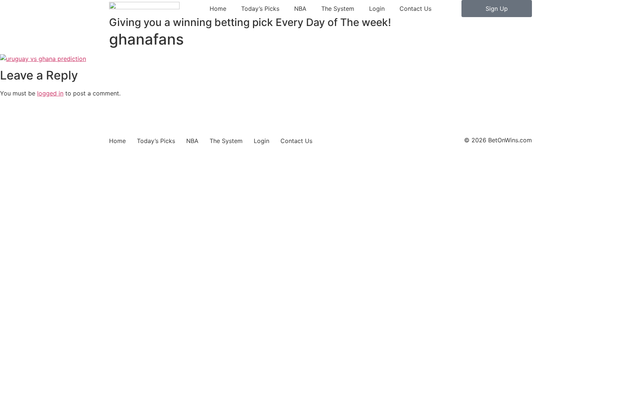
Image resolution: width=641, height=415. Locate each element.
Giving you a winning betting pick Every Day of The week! (250, 22)
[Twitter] (112, 134)
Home (218, 8)
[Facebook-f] (125, 134)
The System (337, 8)
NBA (300, 8)
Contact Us (415, 8)
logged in (50, 93)
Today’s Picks (260, 8)
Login (377, 8)
